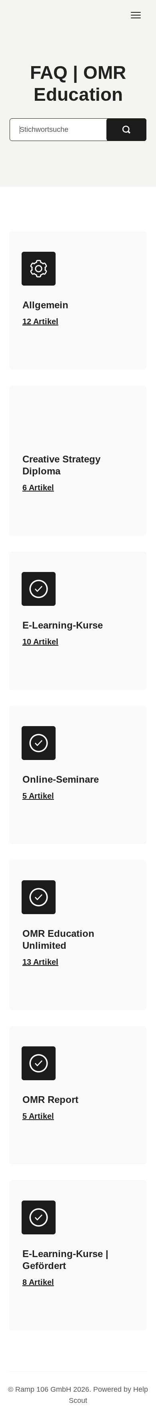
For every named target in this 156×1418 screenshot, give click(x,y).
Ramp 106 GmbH (43, 1389)
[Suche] (126, 129)
